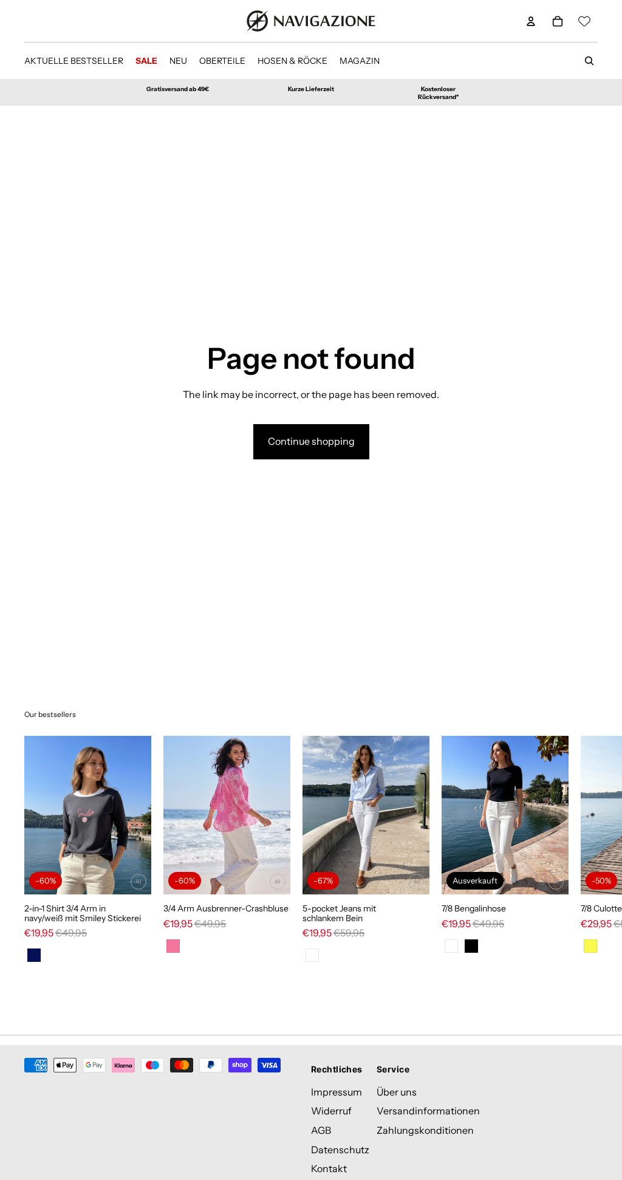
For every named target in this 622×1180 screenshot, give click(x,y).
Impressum (336, 1092)
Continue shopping (311, 441)
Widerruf (331, 1111)
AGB (321, 1130)
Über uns (397, 1092)
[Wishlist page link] (584, 21)
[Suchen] (589, 60)
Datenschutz (340, 1150)
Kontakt (329, 1169)
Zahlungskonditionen (425, 1130)
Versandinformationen (428, 1111)
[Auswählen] (132, 876)
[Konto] (531, 21)
